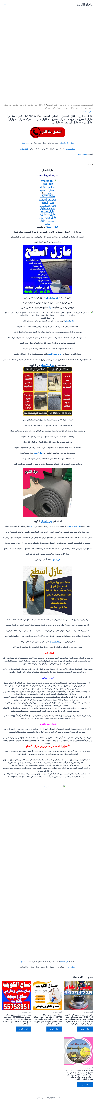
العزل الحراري (48, 652)
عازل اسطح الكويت (74, 526)
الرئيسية (90, 105)
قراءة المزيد (85, 1029)
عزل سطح (56, 560)
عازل (72, 143)
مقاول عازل (70, 149)
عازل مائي (24, 149)
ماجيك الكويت (85, 4)
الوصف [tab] (90, 165)
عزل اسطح (25, 143)
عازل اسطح (64, 143)
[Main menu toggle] (4, 4)
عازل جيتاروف (52, 297)
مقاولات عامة (81, 105)
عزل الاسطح (47, 365)
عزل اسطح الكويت (55, 354)
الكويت (32, 526)
